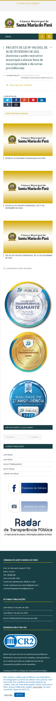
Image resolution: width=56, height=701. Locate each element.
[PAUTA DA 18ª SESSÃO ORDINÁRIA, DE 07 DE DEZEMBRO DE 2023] (28, 187)
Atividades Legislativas (30, 78)
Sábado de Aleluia (11, 473)
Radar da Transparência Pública (33, 670)
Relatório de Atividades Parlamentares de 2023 (25, 158)
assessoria (22, 657)
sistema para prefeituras (37, 654)
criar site (20, 654)
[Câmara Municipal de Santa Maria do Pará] (28, 23)
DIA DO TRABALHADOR (13, 464)
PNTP (15, 670)
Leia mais (37, 687)
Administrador (13, 75)
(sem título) (8, 454)
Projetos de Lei (47, 78)
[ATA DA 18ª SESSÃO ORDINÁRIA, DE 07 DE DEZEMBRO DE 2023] (28, 237)
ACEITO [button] (19, 694)
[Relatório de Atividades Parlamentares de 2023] (28, 139)
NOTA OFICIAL (9, 469)
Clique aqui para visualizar (20, 85)
